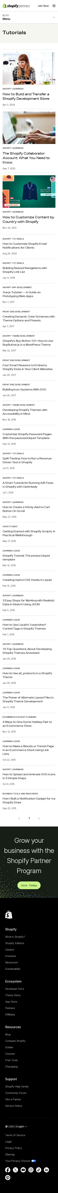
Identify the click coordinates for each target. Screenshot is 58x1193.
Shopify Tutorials (13, 239)
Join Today (29, 885)
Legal (8, 1141)
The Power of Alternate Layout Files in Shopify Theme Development (28, 699)
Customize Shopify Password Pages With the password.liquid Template (27, 436)
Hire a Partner (13, 1099)
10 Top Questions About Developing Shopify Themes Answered (27, 650)
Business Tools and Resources (20, 793)
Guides (9, 1047)
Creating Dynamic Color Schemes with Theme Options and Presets (29, 318)
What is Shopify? (15, 936)
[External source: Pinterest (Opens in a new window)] (7, 1177)
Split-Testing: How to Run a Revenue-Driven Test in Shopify (27, 460)
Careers (9, 949)
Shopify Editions (14, 943)
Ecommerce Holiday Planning (19, 717)
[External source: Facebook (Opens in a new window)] (7, 1169)
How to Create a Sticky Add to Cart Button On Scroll (26, 509)
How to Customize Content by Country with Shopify (28, 219)
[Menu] (54, 6)
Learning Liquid (11, 429)
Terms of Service (15, 1135)
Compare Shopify (15, 1040)
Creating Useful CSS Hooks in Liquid (27, 579)
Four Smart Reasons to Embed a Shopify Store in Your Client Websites (28, 367)
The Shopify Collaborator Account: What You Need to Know (26, 157)
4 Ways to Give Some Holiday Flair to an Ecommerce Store (27, 723)
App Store (11, 1001)
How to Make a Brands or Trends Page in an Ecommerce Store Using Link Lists (28, 749)
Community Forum (15, 1093)
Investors (10, 956)
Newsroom (11, 962)
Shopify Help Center (17, 1086)
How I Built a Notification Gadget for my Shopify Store (29, 800)
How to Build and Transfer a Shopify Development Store (26, 96)
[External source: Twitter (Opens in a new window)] (15, 1169)
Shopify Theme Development (19, 336)
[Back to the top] (8, 915)
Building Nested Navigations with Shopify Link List (25, 269)
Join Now (43, 5)
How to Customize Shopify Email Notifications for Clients (25, 245)
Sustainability (12, 968)
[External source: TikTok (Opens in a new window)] (38, 1169)
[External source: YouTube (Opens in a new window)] (23, 1169)
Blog (7, 1034)
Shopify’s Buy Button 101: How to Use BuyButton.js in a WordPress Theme (28, 342)
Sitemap (10, 1154)
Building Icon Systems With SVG (24, 389)
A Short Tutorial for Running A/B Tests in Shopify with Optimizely (28, 484)
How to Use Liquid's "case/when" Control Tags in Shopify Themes (24, 626)
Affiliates (10, 1014)
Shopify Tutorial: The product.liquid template (26, 557)
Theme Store (12, 995)
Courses (10, 1053)
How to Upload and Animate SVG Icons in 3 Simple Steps (29, 776)
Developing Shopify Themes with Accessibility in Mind (25, 411)
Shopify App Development (17, 287)
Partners (10, 1008)
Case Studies (10, 526)
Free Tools (11, 1060)
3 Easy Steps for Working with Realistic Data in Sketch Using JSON (29, 602)
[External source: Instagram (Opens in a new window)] (31, 1169)
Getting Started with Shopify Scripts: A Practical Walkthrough (29, 533)
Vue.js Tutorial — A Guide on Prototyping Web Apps (22, 294)
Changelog (11, 1066)
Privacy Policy (13, 1148)
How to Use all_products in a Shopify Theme (27, 675)
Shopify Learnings (13, 89)
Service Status (13, 1105)
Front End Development (16, 311)
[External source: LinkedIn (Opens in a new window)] (46, 1169)
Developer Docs (14, 988)
